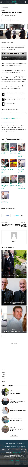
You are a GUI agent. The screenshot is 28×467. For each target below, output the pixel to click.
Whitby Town (13, 427)
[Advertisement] (14, 353)
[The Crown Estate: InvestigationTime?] (14, 264)
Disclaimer (11, 460)
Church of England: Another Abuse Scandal (14, 302)
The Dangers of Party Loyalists (13, 152)
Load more (13, 435)
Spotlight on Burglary (4, 152)
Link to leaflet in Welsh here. (7, 122)
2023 (3, 376)
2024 (3, 374)
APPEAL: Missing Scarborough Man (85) (21, 154)
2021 (3, 381)
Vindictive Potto (12, 168)
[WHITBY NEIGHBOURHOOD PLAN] (5, 429)
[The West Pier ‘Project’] (5, 420)
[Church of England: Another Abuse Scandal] (14, 292)
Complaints (16, 460)
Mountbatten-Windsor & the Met (14, 331)
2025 (3, 372)
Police (6, 7)
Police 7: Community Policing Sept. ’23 (4, 202)
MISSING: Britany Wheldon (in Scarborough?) (21, 186)
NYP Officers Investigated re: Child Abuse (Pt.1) (4, 186)
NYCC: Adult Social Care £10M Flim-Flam (7, 225)
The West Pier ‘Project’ (16, 420)
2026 (3, 370)
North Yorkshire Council (16, 418)
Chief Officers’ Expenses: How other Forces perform (5, 170)
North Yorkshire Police (10, 208)
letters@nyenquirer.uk (16, 457)
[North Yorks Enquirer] (14, 2)
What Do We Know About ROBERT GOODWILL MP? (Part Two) (21, 225)
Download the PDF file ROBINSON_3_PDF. (11, 118)
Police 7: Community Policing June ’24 (21, 170)
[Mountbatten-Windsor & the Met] (14, 319)
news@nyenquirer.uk (17, 452)
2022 (3, 379)
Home (2, 7)
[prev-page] (2, 336)
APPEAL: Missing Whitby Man (13, 185)
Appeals (7, 15)
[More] (21, 20)
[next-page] (5, 336)
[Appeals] (2, 15)
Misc (14, 273)
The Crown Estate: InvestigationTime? (14, 275)
